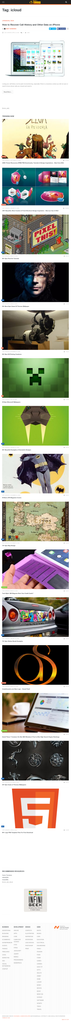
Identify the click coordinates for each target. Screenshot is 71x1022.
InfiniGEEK (5, 877)
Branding (5, 936)
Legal (4, 954)
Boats (39, 930)
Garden (39, 964)
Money (39, 985)
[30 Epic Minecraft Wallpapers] (35, 378)
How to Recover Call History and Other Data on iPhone (31, 24)
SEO (3, 960)
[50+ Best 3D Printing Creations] (35, 330)
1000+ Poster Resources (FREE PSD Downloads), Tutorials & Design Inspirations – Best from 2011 (33, 163)
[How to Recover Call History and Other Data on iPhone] (35, 58)
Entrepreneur (7, 942)
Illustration (29, 933)
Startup (5, 969)
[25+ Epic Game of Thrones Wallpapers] (35, 760)
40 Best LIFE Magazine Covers (11, 497)
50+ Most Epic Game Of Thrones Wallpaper (15, 306)
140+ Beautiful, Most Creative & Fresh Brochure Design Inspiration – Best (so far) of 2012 (30, 210)
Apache (16, 930)
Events (4, 945)
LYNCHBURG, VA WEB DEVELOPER (21, 1016)
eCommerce (6, 939)
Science (39, 997)
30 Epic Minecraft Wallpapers (11, 402)
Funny (39, 957)
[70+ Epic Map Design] (35, 521)
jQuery (16, 954)
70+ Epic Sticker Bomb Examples (12, 641)
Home (38, 979)
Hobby (39, 976)
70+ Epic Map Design (8, 545)
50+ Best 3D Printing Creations (12, 354)
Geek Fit (40, 967)
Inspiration (29, 936)
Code (15, 936)
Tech (12, 20)
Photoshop (29, 945)
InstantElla (5, 879)
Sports (39, 1003)
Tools (39, 1006)
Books (39, 933)
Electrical (40, 942)
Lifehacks (6, 20)
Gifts (38, 970)
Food (38, 954)
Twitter (54, 28)
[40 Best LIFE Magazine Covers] (35, 473)
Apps (15, 933)
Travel (39, 1009)
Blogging (5, 933)
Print (27, 948)
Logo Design (29, 942)
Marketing (5, 957)
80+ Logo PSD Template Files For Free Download (17, 832)
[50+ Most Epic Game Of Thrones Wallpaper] (35, 282)
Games (39, 960)
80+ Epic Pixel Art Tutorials (10, 258)
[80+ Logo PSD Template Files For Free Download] (35, 808)
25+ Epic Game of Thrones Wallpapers (14, 784)
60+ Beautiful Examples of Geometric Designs (16, 450)
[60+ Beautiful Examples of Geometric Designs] (35, 426)
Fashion (39, 951)
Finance (4, 948)
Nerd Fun (40, 994)
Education (40, 939)
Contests (28, 930)
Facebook (62, 28)
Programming (18, 960)
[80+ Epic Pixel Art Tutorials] (35, 234)
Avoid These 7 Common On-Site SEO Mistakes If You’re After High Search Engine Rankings (30, 737)
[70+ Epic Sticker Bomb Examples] (35, 617)
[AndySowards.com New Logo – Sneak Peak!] (35, 665)
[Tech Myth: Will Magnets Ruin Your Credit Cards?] (35, 569)
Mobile (16, 957)
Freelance (5, 951)
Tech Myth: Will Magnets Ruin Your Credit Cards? (17, 593)
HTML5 (16, 947)
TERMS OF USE (6, 1017)
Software (40, 1000)
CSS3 (15, 944)
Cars (38, 936)
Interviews (29, 939)
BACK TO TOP (65, 1019)
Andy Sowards (10, 28)
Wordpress (18, 963)
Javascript (17, 950)
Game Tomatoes (7, 875)
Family (39, 948)
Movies (39, 988)
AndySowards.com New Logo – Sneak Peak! (16, 689)
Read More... (8, 92)
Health (39, 973)
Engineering (41, 945)
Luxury (39, 982)
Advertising (6, 930)
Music (39, 991)
